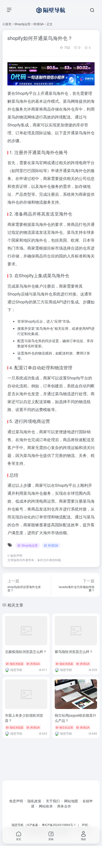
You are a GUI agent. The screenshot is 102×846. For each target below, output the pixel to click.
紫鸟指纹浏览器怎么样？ (74, 651)
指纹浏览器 (16, 664)
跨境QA (38, 24)
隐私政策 (34, 800)
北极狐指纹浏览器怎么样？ (26, 651)
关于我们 (53, 800)
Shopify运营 (22, 24)
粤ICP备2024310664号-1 (59, 825)
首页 (8, 24)
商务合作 (64, 806)
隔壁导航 (18, 825)
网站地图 (71, 800)
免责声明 (16, 800)
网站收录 (46, 806)
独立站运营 (66, 727)
